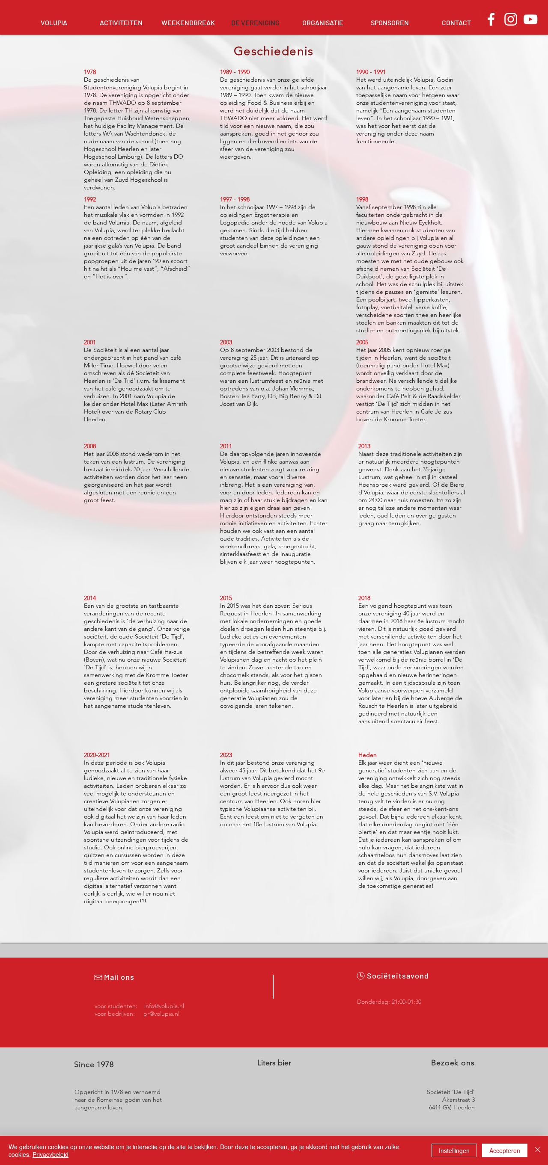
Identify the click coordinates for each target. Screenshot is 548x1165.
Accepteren (504, 1150)
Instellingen (454, 1150)
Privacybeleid (50, 1154)
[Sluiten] (538, 1150)
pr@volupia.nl (161, 1013)
